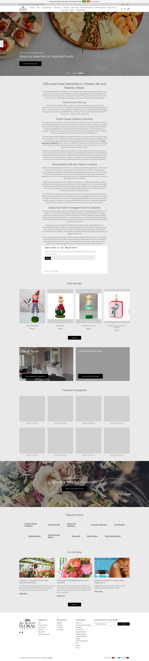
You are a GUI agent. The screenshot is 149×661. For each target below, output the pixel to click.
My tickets (60, 627)
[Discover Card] (122, 658)
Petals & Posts (80, 10)
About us (78, 623)
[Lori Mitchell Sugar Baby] (60, 306)
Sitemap (78, 638)
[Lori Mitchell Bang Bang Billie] (32, 306)
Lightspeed (49, 657)
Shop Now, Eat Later (30, 63)
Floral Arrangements (81, 641)
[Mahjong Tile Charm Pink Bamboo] (117, 306)
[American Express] (119, 658)
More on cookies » (95, 1)
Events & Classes (100, 7)
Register (59, 623)
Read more (23, 593)
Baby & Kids (75, 7)
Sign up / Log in (125, 4)
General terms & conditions (83, 625)
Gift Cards (64, 10)
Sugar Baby (60, 326)
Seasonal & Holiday (87, 7)
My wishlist (60, 629)
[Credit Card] (110, 658)
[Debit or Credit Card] (128, 658)
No (88, 1)
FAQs (77, 643)
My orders (60, 625)
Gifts (38, 7)
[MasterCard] (113, 658)
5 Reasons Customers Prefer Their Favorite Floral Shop (34, 581)
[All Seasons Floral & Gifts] (23, 8)
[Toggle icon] (122, 8)
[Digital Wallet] (107, 658)
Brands (72, 10)
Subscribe (123, 624)
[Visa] (116, 658)
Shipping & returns (81, 634)
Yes (84, 1)
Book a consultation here (74, 489)
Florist (77, 647)
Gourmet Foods (42, 625)
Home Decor (41, 627)
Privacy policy (80, 629)
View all (74, 338)
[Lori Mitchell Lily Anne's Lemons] (88, 306)
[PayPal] (125, 658)
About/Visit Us (112, 7)
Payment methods (81, 632)
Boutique (66, 7)
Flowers (32, 7)
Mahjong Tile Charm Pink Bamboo (117, 326)
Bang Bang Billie (32, 326)
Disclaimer (79, 627)
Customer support (81, 636)
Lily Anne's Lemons (89, 326)
